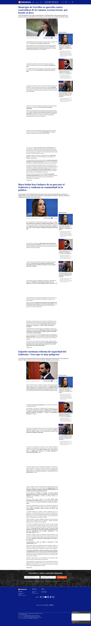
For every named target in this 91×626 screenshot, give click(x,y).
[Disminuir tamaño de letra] (64, 2)
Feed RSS (33, 592)
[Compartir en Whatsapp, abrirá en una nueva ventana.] (50, 38)
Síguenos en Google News (22, 595)
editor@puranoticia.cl (21, 593)
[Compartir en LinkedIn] (52, 38)
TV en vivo (47, 2)
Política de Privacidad (35, 593)
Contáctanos (20, 594)
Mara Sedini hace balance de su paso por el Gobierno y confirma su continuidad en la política (65, 47)
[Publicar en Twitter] (46, 38)
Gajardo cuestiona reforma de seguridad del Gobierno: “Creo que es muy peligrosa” (65, 72)
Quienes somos (34, 591)
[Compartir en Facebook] (48, 38)
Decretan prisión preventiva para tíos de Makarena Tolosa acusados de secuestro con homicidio (65, 94)
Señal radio (54, 2)
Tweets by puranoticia (64, 588)
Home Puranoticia (43, 591)
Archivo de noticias (44, 592)
